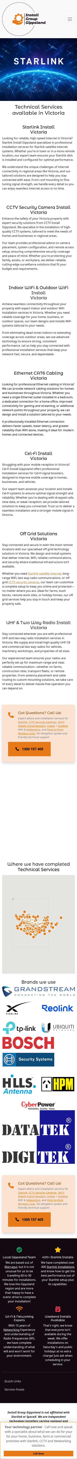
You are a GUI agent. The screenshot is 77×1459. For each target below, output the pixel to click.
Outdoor (63, 726)
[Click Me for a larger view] (38, 991)
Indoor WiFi (22, 287)
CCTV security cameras (23, 582)
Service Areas (14, 1389)
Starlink (22, 722)
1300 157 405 (32, 749)
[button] (33, 937)
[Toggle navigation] (70, 19)
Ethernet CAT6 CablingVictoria (38, 375)
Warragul (10, 1267)
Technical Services (38, 869)
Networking (33, 729)
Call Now (38, 1453)
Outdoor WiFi (54, 287)
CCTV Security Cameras (42, 722)
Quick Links (12, 1381)
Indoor (51, 726)
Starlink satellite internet (44, 574)
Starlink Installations (60, 1267)
